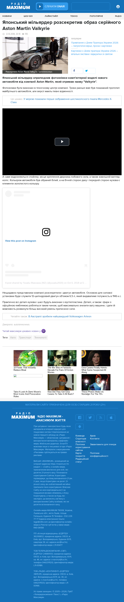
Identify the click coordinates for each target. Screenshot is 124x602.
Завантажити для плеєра (103, 444)
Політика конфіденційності (99, 454)
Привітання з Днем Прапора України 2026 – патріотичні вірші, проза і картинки (94, 44)
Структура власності (81, 440)
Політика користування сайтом (83, 447)
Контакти (94, 438)
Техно (74, 16)
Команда (80, 435)
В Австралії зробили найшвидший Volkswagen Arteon (59, 316)
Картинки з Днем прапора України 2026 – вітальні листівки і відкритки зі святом (94, 52)
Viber (43, 331)
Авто (13, 337)
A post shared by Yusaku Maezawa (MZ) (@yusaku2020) (34, 283)
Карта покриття (80, 454)
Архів (93, 435)
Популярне (96, 16)
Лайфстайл (51, 16)
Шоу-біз (28, 16)
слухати (55, 6)
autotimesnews (22, 324)
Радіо (118, 16)
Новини (7, 16)
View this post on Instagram (20, 240)
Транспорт (25, 337)
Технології (40, 337)
